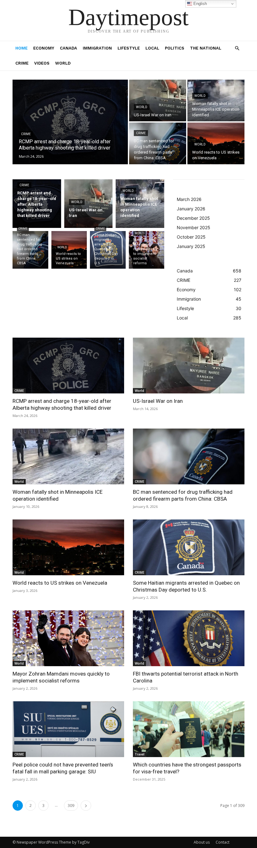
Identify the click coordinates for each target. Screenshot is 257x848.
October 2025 (191, 237)
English (199, 3)
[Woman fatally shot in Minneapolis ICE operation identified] (215, 100)
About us (202, 842)
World (63, 63)
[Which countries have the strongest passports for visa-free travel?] (188, 729)
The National (205, 48)
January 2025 (191, 246)
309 (71, 805)
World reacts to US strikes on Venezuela (60, 583)
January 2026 (191, 208)
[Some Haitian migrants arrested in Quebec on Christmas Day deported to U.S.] (108, 250)
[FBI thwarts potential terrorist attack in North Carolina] (188, 638)
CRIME (22, 63)
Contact (222, 842)
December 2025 (193, 218)
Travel (139, 754)
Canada (68, 48)
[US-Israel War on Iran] (157, 100)
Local (152, 48)
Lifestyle (129, 48)
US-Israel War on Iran (158, 401)
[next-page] (86, 805)
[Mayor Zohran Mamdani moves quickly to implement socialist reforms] (147, 250)
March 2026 (189, 199)
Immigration (97, 48)
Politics (174, 48)
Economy (43, 48)
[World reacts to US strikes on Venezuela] (215, 143)
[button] (236, 48)
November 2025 (193, 227)
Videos (42, 63)
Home (21, 48)
